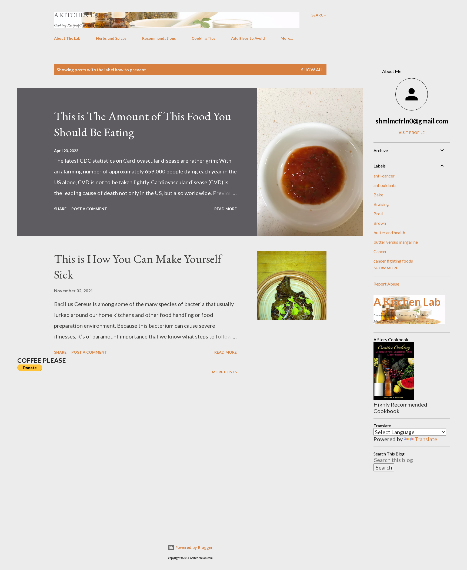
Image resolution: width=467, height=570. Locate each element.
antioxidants (384, 185)
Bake (378, 194)
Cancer (380, 251)
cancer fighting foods (393, 260)
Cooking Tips (203, 38)
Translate (426, 439)
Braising (381, 204)
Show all (312, 69)
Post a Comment (89, 208)
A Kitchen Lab (78, 15)
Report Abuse (386, 283)
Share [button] (60, 208)
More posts (224, 372)
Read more (225, 208)
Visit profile (412, 132)
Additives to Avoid (248, 38)
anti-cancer (384, 175)
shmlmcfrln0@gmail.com (411, 121)
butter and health (389, 232)
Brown (379, 223)
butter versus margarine (395, 241)
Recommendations (159, 38)
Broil (378, 213)
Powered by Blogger (193, 547)
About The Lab (67, 38)
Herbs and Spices (111, 38)
